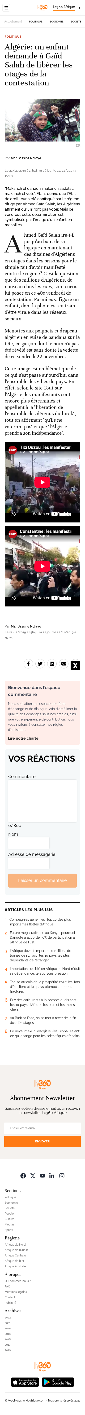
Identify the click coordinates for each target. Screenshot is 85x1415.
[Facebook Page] (23, 1176)
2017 (7, 1344)
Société (76, 21)
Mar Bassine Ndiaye (26, 158)
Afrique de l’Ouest (16, 1250)
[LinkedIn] (52, 1176)
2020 (8, 1328)
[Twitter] (33, 1176)
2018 (8, 1339)
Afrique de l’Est (14, 1261)
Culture (9, 1219)
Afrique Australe (15, 1266)
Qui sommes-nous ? (18, 1281)
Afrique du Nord (15, 1244)
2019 (8, 1333)
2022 (8, 1317)
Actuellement (13, 21)
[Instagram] (62, 1176)
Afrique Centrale (15, 1255)
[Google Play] (58, 1382)
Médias (9, 1224)
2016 (8, 1350)
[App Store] (25, 1382)
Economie (57, 21)
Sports (9, 1230)
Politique (35, 21)
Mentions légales (16, 1292)
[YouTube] (42, 1176)
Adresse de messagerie (31, 854)
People (9, 1213)
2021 (7, 1323)
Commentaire (22, 776)
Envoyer (42, 1141)
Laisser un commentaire (42, 880)
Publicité (10, 1302)
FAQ (7, 1286)
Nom (13, 834)
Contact (10, 1297)
